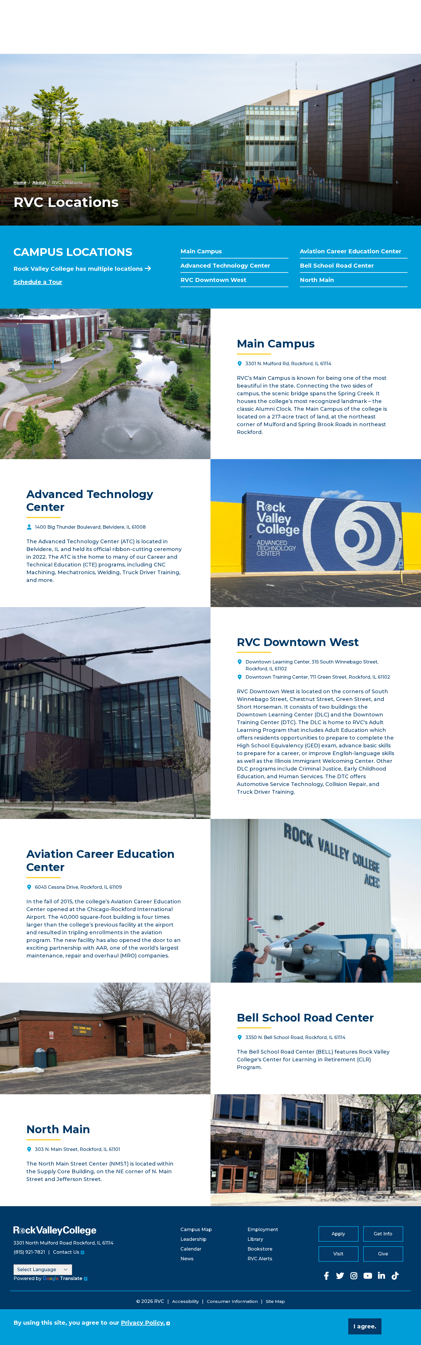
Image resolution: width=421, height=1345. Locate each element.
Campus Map (196, 1229)
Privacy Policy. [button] (143, 1322)
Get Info (383, 1234)
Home (19, 182)
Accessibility (185, 1301)
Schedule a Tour (37, 282)
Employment (262, 1229)
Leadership (193, 1239)
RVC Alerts (259, 1258)
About (39, 182)
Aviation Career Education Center (350, 251)
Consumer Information (232, 1301)
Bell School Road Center (337, 265)
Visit (338, 1254)
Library (255, 1239)
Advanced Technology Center (225, 265)
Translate (71, 1278)
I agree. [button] (364, 1326)
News (187, 1258)
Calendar (190, 1249)
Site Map (275, 1301)
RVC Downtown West (213, 279)
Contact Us (66, 1252)
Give (383, 1254)
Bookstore (259, 1249)
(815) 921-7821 (29, 1252)
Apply (338, 1234)
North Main (317, 279)
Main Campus (201, 251)
